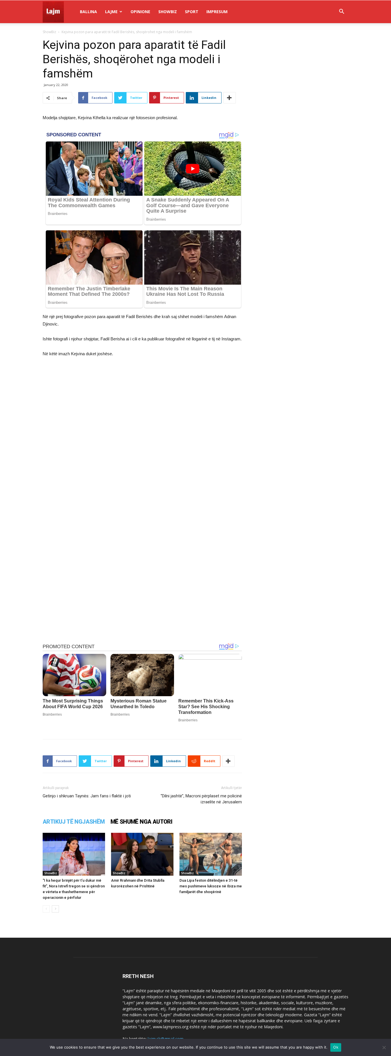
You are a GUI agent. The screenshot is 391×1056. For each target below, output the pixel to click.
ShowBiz (167, 11)
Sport (191, 11)
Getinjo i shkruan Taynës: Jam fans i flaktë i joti (87, 796)
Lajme (111, 11)
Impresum (217, 11)
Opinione (140, 11)
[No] (384, 1047)
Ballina (88, 11)
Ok (335, 1047)
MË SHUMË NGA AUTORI (141, 821)
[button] (341, 12)
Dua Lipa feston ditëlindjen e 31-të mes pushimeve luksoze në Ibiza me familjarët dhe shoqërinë (210, 886)
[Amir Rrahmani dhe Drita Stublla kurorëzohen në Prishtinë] (142, 854)
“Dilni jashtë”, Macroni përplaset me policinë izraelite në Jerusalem (201, 799)
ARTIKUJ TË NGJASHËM (74, 821)
